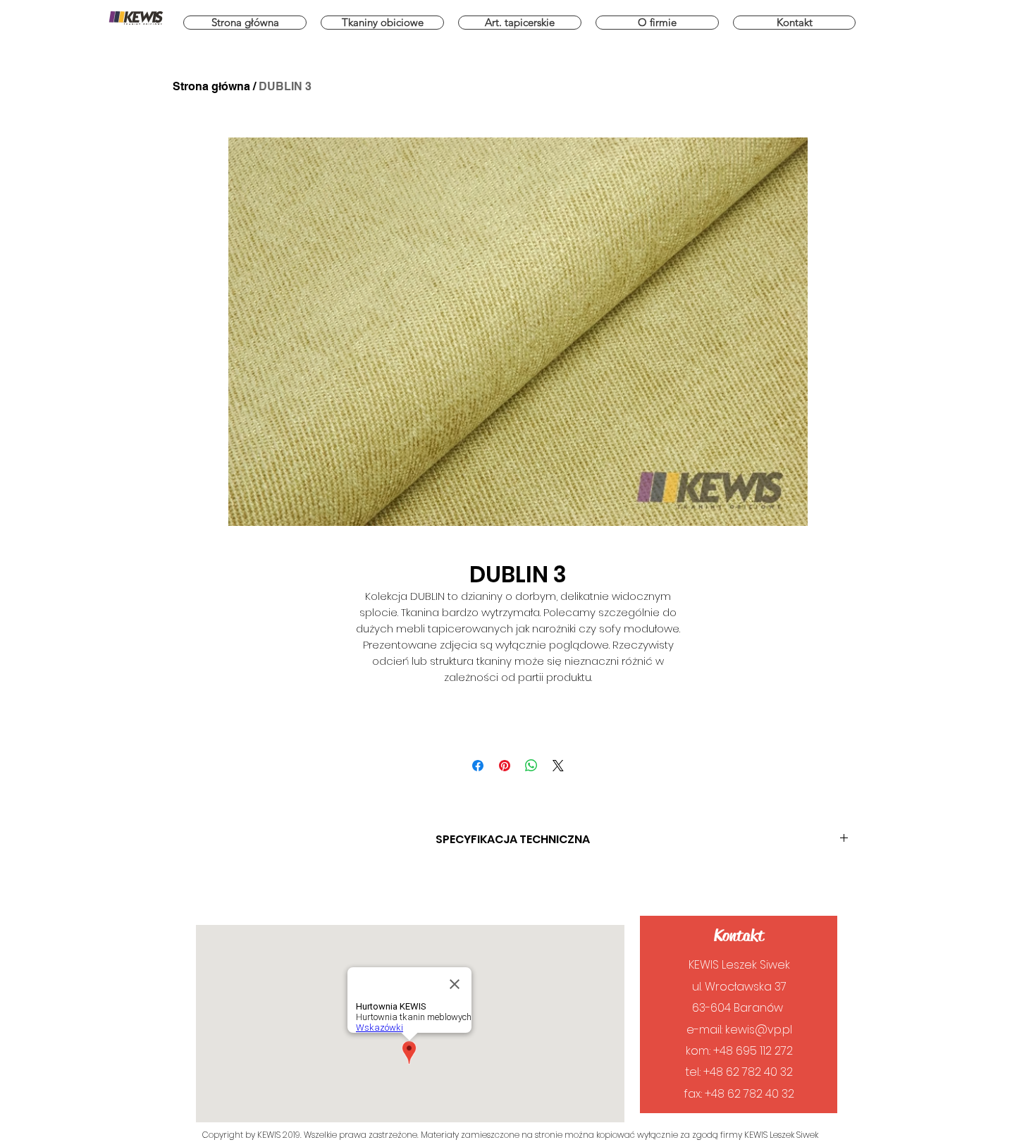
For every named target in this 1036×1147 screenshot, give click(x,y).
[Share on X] (558, 765)
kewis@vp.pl (758, 1030)
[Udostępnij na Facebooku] (477, 765)
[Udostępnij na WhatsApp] (531, 765)
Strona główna (211, 86)
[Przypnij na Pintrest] (504, 765)
